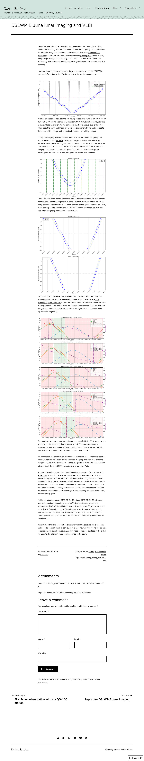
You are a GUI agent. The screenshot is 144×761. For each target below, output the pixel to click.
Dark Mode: (134, 758)
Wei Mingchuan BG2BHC (57, 46)
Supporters (130, 8)
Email (77, 639)
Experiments (100, 551)
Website (42, 653)
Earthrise (59, 140)
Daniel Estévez (15, 8)
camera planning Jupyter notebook (69, 71)
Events (91, 551)
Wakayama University (58, 58)
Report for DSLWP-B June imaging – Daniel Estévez (69, 593)
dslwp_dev (56, 74)
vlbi (104, 560)
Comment (43, 611)
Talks (88, 8)
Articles (78, 8)
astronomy (86, 557)
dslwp (94, 557)
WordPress (127, 749)
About (68, 8)
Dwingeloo (86, 55)
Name (41, 639)
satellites (102, 557)
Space (103, 554)
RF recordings (101, 8)
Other (115, 8)
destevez (44, 554)
